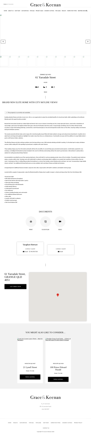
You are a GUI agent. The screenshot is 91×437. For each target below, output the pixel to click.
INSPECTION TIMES (72, 10)
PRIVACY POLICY (78, 422)
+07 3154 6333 (10, 4)
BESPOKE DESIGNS (82, 10)
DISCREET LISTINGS (49, 10)
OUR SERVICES (25, 10)
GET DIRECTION (15, 286)
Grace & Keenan (47, 431)
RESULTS (64, 10)
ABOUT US (11, 10)
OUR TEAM (17, 10)
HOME (5, 10)
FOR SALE (32, 10)
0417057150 (34, 251)
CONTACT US (46, 428)
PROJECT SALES (39, 10)
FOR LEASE (58, 10)
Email (26, 251)
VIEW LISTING (30, 377)
